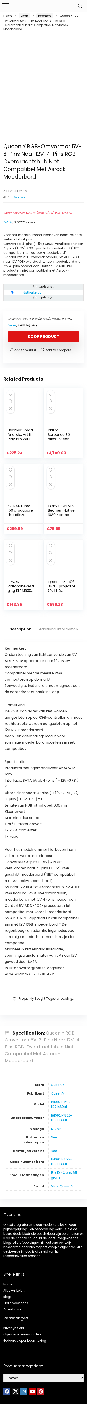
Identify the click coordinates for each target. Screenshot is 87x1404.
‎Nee (54, 1137)
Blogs (7, 1297)
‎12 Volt (56, 1129)
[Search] (80, 6)
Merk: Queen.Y (62, 1186)
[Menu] (5, 6)
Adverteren (12, 1309)
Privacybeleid (13, 1328)
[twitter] (15, 1391)
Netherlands (32, 292)
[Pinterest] (40, 1391)
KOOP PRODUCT (43, 336)
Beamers (45, 16)
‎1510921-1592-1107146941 (61, 1104)
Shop (24, 16)
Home (7, 16)
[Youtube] (32, 1391)
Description (20, 629)
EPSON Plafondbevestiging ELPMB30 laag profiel (21, 588)
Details (7, 222)
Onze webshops (15, 1303)
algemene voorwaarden (22, 1334)
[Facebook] (6, 1391)
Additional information (58, 629)
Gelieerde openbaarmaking (24, 1340)
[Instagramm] (23, 1391)
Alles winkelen (14, 1290)
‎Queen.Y (57, 1085)
